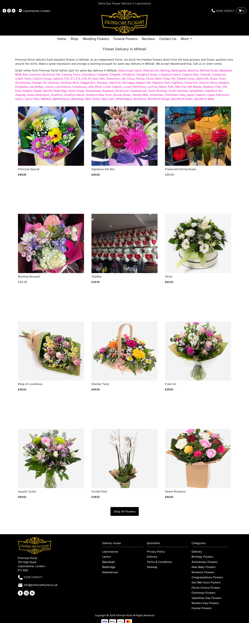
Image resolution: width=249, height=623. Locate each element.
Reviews (148, 39)
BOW (18, 74)
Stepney (20, 94)
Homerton (191, 82)
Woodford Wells (204, 99)
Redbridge (60, 90)
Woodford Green (181, 99)
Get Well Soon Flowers (206, 582)
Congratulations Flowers (207, 577)
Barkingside (179, 70)
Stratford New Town (99, 94)
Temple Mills (140, 94)
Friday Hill (168, 78)
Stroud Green (122, 94)
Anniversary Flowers (204, 562)
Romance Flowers (203, 572)
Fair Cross (127, 78)
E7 (89, 78)
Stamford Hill (213, 90)
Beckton (193, 70)
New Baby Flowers (203, 567)
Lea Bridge (36, 86)
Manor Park (166, 86)
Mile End (180, 86)
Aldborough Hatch (130, 70)
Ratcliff (47, 90)
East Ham (98, 78)
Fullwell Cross (185, 78)
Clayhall (205, 74)
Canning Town (70, 74)
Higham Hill (143, 82)
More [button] (185, 39)
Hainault (102, 82)
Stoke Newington (38, 94)
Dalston (58, 78)
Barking (165, 70)
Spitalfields (196, 90)
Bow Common (32, 74)
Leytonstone (63, 86)
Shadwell (108, 90)
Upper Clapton (196, 94)
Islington (223, 82)
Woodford (139, 99)
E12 (78, 78)
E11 (72, 78)
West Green (92, 99)
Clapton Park (190, 74)
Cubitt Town (23, 78)
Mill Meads (194, 86)
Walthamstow (60, 99)
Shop (74, 39)
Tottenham (156, 94)
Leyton (49, 86)
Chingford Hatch (169, 74)
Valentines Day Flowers (206, 598)
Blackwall (226, 70)
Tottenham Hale (175, 94)
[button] (124, 544)
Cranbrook (219, 74)
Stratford (57, 94)
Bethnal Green (209, 70)
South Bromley (157, 90)
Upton (19, 99)
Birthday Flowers (202, 556)
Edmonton (113, 78)
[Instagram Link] (9, 11)
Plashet (27, 90)
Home (61, 39)
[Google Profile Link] (13, 11)
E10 (66, 78)
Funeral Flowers (125, 39)
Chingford (128, 74)
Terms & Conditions (159, 562)
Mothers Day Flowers (205, 603)
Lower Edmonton (135, 86)
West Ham (107, 99)
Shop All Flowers (124, 511)
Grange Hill (39, 82)
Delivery (152, 556)
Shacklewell (93, 90)
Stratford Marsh (74, 94)
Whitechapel (124, 99)
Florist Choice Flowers (206, 587)
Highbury (177, 82)
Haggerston (87, 82)
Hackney (53, 82)
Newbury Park (212, 86)
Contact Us (167, 39)
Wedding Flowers (96, 39)
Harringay (128, 82)
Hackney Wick (69, 82)
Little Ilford (95, 86)
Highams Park (161, 82)
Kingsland (21, 86)
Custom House (42, 78)
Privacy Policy (156, 551)
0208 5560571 (225, 11)
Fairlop (140, 78)
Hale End (114, 82)
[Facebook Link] (4, 11)
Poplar (37, 90)
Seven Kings (76, 90)
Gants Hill (202, 78)
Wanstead (77, 99)
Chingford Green (147, 74)
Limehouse (79, 86)
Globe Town (217, 78)
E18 (84, 78)
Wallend (46, 99)
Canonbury (88, 74)
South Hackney (178, 90)
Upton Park (32, 99)
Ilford (213, 82)
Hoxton (204, 82)
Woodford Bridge (159, 99)
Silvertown (122, 90)
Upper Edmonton (218, 94)
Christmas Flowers (203, 592)
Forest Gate (153, 78)
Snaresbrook (138, 90)
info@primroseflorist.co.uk (41, 585)
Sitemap (152, 567)
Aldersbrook (151, 70)
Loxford (152, 86)
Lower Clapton (112, 86)
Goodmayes (23, 82)
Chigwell (102, 74)
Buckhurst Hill (51, 74)
